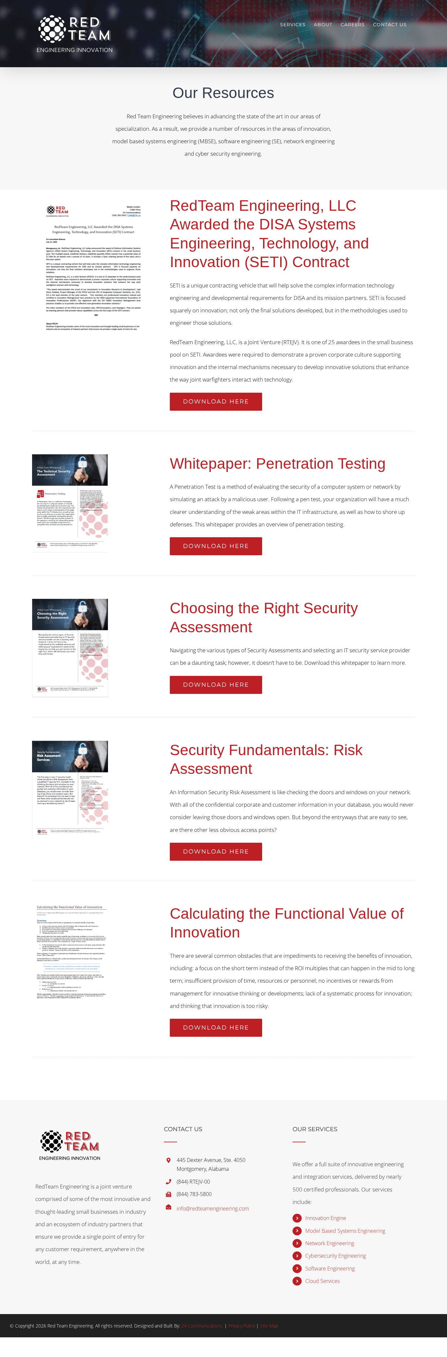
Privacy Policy (241, 1326)
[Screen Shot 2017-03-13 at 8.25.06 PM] (70, 743)
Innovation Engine (325, 1218)
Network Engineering (329, 1243)
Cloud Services (322, 1281)
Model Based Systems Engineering (345, 1230)
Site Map (269, 1326)
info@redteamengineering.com (213, 1208)
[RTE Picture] (71, 907)
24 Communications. (202, 1326)
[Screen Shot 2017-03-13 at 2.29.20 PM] (70, 601)
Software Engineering (330, 1268)
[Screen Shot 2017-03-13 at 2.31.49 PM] (70, 457)
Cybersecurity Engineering (335, 1255)
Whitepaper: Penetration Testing (278, 463)
